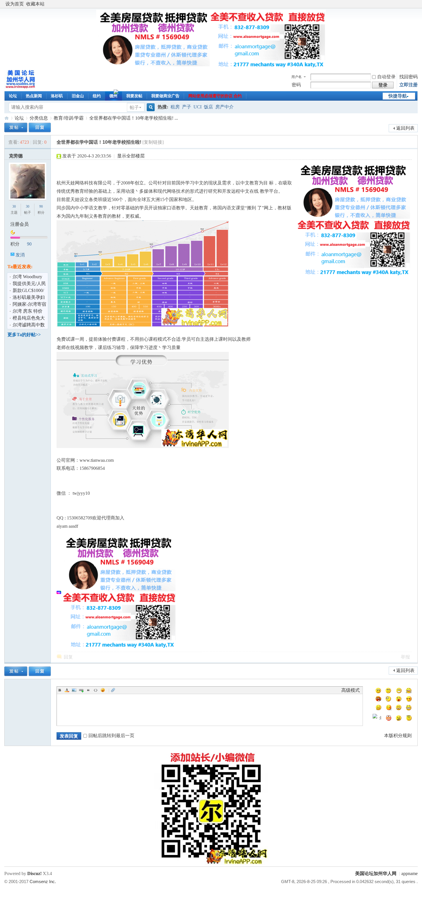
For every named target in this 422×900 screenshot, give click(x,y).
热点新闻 (34, 96)
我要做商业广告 (165, 96)
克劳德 (16, 155)
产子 (186, 106)
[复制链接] (153, 142)
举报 (405, 656)
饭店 (208, 106)
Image (74, 690)
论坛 (13, 96)
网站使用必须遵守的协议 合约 (215, 96)
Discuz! (34, 873)
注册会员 (19, 224)
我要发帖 (134, 96)
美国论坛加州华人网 (6, 118)
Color (67, 690)
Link (81, 690)
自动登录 (386, 76)
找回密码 (408, 76)
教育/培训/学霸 (69, 118)
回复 (68, 656)
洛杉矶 (57, 96)
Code (95, 690)
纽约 (97, 96)
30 (14, 206)
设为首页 (14, 3)
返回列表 (405, 128)
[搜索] (149, 107)
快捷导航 (397, 95)
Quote (88, 690)
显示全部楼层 (131, 155)
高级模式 (350, 690)
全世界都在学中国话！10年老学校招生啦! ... (133, 118)
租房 (175, 106)
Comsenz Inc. (43, 881)
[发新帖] (15, 127)
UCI (197, 106)
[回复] (40, 127)
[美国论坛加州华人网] (20, 87)
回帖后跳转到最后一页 (111, 735)
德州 (113, 96)
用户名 (296, 77)
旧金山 (78, 96)
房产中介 (224, 106)
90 (41, 206)
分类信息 (39, 118)
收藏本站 (35, 3)
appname (409, 873)
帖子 (134, 107)
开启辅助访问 (416, 4)
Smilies (103, 690)
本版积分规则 (398, 735)
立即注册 (408, 84)
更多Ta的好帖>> (24, 334)
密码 (296, 84)
